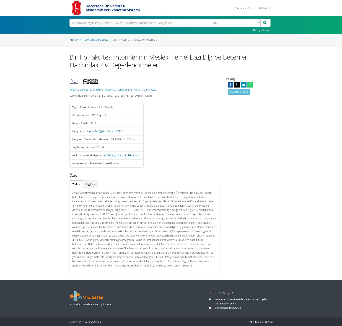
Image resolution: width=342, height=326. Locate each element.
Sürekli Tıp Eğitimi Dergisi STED (104, 131)
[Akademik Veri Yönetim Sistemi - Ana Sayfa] (77, 8)
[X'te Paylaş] (237, 85)
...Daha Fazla (149, 89)
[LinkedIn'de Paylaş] (244, 85)
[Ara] (265, 23)
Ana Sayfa (75, 39)
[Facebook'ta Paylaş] (230, 85)
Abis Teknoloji (257, 322)
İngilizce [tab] (90, 184)
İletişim (107, 304)
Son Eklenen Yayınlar (97, 39)
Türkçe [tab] (76, 184)
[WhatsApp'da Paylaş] (250, 85)
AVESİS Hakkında (91, 304)
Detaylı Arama (261, 30)
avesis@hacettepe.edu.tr (227, 307)
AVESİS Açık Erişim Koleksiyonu (121, 155)
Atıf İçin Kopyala (240, 91)
